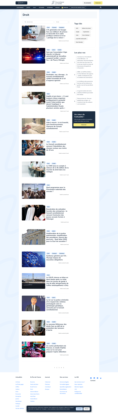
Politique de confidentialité (78, 392)
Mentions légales (79, 387)
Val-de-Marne (33, 399)
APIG (77, 28)
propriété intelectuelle (81, 38)
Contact (92, 380)
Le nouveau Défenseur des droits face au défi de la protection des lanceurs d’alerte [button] (56, 327)
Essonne (32, 382)
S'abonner (98, 3)
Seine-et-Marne (34, 391)
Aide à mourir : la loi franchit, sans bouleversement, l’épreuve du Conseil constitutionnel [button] (57, 125)
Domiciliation (63, 389)
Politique (18, 403)
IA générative (86, 31)
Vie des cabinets (20, 408)
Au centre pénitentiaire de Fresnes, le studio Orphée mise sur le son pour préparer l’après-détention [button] (56, 349)
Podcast (57, 7)
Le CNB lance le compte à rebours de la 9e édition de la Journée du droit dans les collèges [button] (57, 169)
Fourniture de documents (63, 392)
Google (77, 31)
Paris (31, 389)
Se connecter (87, 3)
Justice (28, 7)
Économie (41, 7)
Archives (18, 382)
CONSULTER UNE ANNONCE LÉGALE (78, 7)
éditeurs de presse (86, 28)
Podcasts (47, 384)
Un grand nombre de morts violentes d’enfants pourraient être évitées (85, 92)
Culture (17, 389)
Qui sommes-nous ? (80, 382)
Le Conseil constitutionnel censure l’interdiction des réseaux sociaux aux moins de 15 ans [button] (56, 147)
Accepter (79, 408)
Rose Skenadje (79, 42)
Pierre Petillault (85, 35)
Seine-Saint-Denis (34, 394)
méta (77, 35)
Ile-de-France (20, 7)
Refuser (86, 408)
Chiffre (17, 387)
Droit (34, 7)
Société (59, 49)
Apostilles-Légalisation (65, 387)
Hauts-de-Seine (34, 384)
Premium (66, 7)
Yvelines (32, 401)
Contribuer (48, 387)
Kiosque (47, 389)
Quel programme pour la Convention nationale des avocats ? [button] (56, 189)
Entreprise (50, 7)
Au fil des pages (20, 384)
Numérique (61, 27)
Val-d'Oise (32, 396)
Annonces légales (64, 382)
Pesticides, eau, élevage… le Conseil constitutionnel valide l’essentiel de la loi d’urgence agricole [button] (57, 77)
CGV (76, 389)
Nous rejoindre (78, 384)
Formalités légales (64, 384)
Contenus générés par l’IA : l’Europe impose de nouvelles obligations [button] (56, 258)
